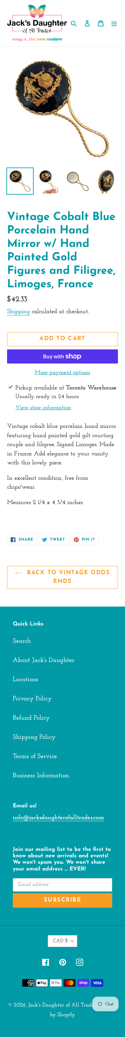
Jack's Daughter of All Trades (62, 1005)
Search (22, 641)
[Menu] (114, 23)
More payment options (62, 373)
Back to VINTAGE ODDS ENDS (67, 577)
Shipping (18, 312)
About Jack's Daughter (43, 660)
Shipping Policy (34, 737)
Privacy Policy (32, 699)
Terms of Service (35, 756)
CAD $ (60, 940)
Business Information (41, 775)
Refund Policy (31, 718)
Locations (25, 679)
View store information (43, 408)
